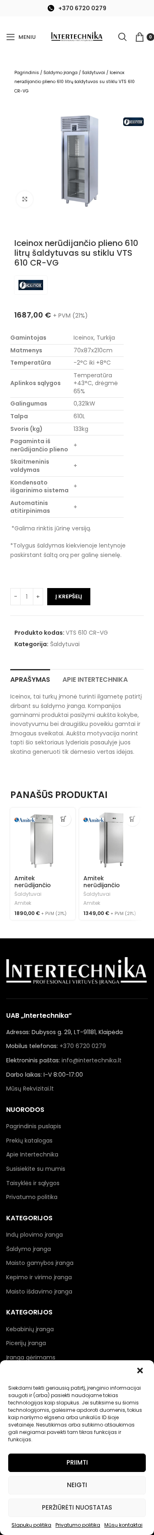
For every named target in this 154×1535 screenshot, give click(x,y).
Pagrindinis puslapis (33, 1126)
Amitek (22, 903)
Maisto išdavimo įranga (39, 1291)
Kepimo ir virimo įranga (39, 1277)
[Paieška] (122, 37)
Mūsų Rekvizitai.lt (30, 1088)
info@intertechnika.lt (92, 1060)
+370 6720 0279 (82, 8)
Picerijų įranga (26, 1343)
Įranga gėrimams (30, 1357)
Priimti (77, 1462)
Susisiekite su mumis (35, 1169)
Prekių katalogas (29, 1140)
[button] (141, 1371)
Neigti (77, 1485)
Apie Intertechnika (32, 1154)
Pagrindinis (26, 73)
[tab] (30, 678)
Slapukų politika (31, 1524)
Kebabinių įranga (30, 1329)
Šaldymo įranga (61, 73)
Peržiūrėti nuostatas (77, 1507)
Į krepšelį (68, 596)
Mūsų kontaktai (123, 1524)
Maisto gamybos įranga (40, 1263)
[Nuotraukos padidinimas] (24, 199)
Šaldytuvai (93, 73)
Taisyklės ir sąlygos (33, 1183)
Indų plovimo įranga (34, 1235)
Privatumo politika (77, 1524)
